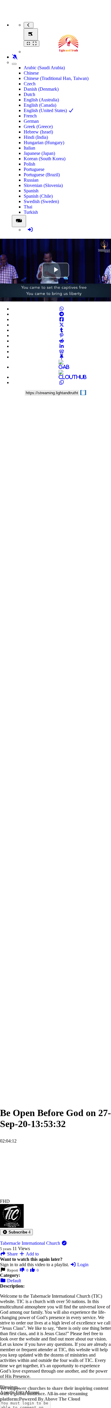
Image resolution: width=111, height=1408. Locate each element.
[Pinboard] (62, 356)
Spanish (31, 190)
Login (82, 1264)
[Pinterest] (62, 335)
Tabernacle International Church (30, 1243)
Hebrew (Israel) (38, 131)
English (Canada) (40, 105)
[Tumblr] (62, 330)
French (30, 115)
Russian (31, 180)
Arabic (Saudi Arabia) (44, 67)
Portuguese (34, 169)
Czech (30, 83)
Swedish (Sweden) (41, 201)
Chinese (31, 73)
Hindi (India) (36, 137)
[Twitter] (62, 324)
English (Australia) (41, 99)
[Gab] (62, 367)
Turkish (31, 212)
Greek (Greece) (38, 126)
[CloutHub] (62, 377)
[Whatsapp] (62, 308)
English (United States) (46, 110)
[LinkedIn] (62, 346)
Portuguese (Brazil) (42, 174)
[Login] (30, 229)
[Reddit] (62, 340)
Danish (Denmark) (41, 89)
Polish (29, 163)
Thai (28, 206)
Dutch (29, 94)
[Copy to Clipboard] (62, 382)
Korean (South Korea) (44, 158)
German (31, 121)
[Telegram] (62, 314)
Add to (32, 1253)
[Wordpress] (62, 351)
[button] (16, 1232)
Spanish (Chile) (38, 196)
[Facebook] (62, 319)
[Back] (28, 25)
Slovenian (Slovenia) (43, 185)
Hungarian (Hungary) (44, 142)
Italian (29, 147)
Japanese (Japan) (39, 153)
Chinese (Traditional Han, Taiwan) (56, 78)
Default (13, 1280)
